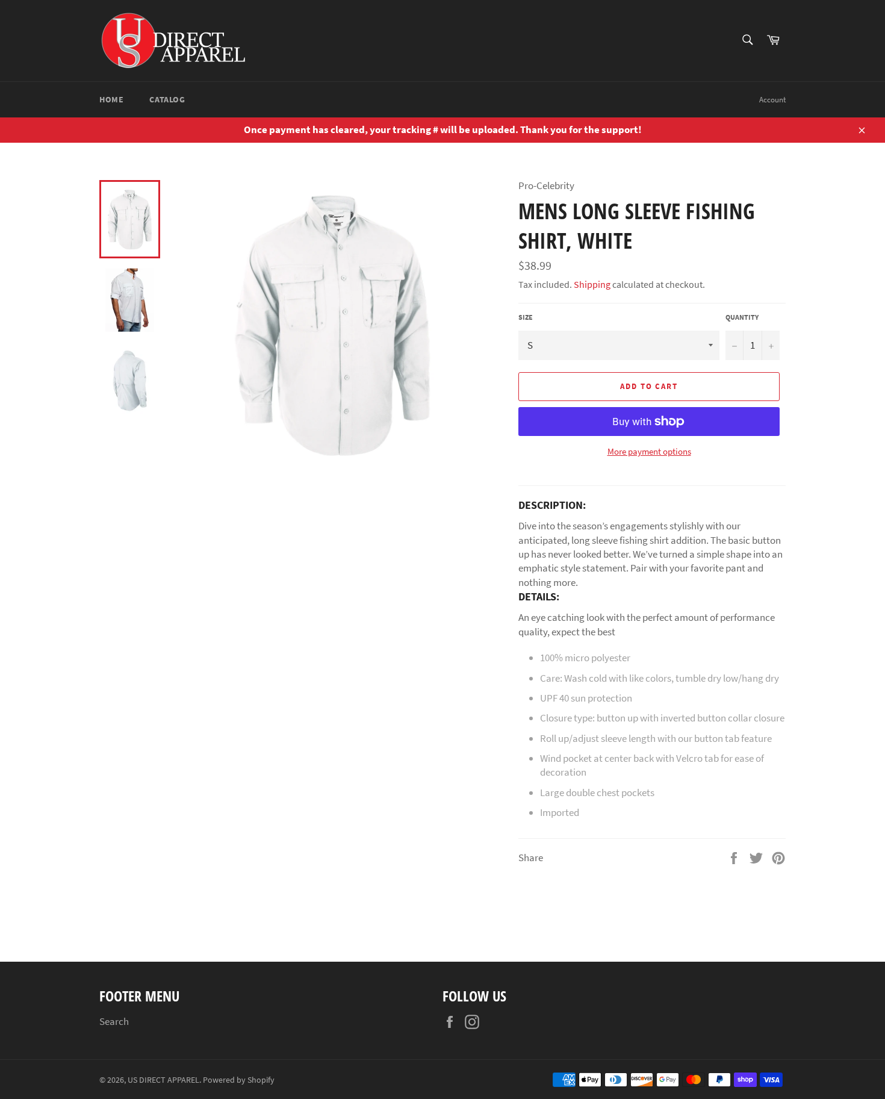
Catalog (167, 99)
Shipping (592, 284)
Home (111, 99)
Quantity (742, 317)
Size (525, 317)
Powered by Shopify (239, 1080)
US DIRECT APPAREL (163, 1080)
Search (114, 1021)
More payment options (649, 451)
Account (772, 100)
